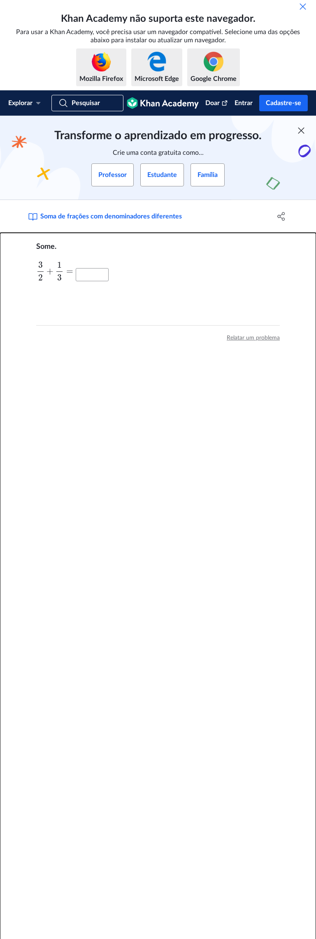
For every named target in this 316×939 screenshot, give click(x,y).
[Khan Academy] (163, 103)
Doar (212, 103)
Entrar (244, 103)
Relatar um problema (253, 338)
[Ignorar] (302, 6)
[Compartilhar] (281, 216)
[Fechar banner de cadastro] (301, 130)
